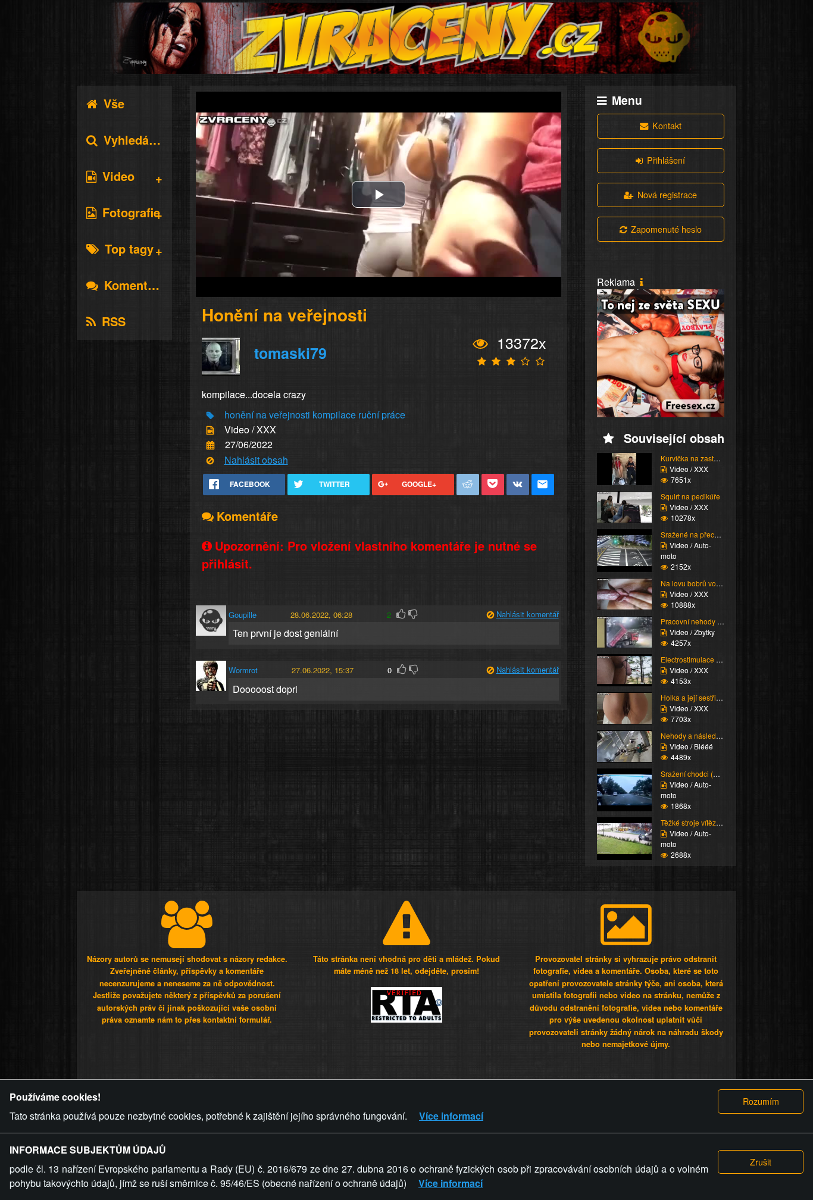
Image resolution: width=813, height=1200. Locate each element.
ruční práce (381, 414)
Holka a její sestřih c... (696, 697)
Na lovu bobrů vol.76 (694, 583)
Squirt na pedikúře (690, 496)
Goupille (243, 614)
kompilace (334, 414)
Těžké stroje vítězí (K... (696, 822)
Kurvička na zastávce (695, 458)
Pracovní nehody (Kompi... (703, 621)
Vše (114, 103)
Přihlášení (666, 160)
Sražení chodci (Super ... (700, 773)
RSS (114, 321)
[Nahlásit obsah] (210, 460)
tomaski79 (290, 353)
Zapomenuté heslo (666, 229)
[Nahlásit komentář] (490, 615)
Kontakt (666, 125)
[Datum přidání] (210, 445)
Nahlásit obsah (256, 460)
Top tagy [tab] (129, 248)
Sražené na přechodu (696, 534)
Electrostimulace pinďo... (700, 659)
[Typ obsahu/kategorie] (210, 430)
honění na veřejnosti (267, 414)
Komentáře (134, 284)
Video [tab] (118, 176)
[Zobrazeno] (480, 343)
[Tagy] (210, 415)
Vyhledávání (138, 139)
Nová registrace (667, 194)
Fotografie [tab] (131, 212)
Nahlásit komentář (527, 614)
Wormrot (243, 670)
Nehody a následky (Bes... (703, 735)
